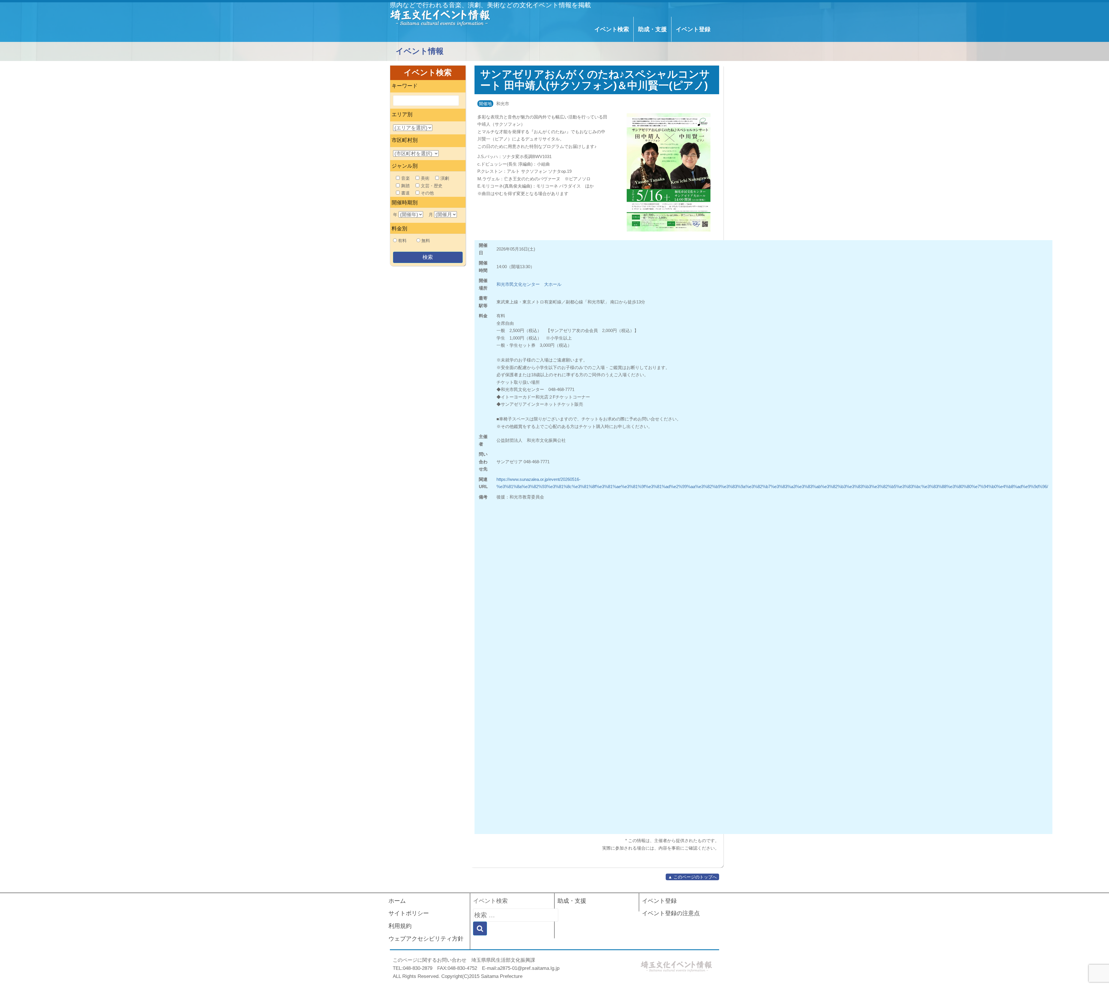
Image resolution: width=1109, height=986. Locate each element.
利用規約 (400, 926)
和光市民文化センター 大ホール (528, 284)
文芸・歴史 (431, 185)
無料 (425, 240)
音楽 (405, 178)
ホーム (397, 901)
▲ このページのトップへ (692, 876)
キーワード (405, 86)
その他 (427, 192)
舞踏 (405, 185)
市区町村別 (405, 140)
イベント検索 (611, 29)
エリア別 (402, 114)
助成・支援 (652, 29)
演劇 (444, 178)
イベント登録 (693, 29)
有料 (402, 240)
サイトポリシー (408, 913)
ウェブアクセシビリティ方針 (426, 938)
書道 (405, 192)
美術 (425, 178)
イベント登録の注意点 (671, 913)
